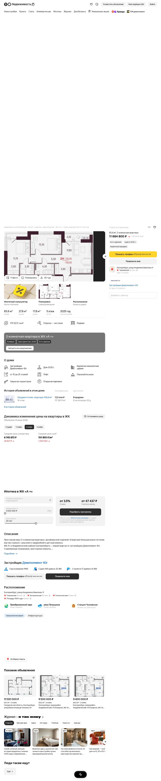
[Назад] (4, 291)
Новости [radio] (66, 723)
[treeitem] (11, 12)
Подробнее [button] (9, 553)
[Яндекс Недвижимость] (19, 4)
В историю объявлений (15, 407)
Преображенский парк (21, 605)
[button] (97, 4)
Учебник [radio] (54, 723)
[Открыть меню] (149, 227)
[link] (152, 4)
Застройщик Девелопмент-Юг (123, 285)
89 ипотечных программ (79, 518)
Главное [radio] (9, 723)
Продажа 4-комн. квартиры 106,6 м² (34, 397)
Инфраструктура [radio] (35, 616)
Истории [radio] (43, 723)
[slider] (28, 513)
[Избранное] (91, 4)
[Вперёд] (105, 256)
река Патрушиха (52, 605)
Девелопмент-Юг (35, 562)
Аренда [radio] (77, 723)
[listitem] (86, 323)
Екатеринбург (10, 592)
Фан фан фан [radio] (22, 723)
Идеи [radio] (33, 723)
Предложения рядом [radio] (14, 616)
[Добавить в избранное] (154, 227)
